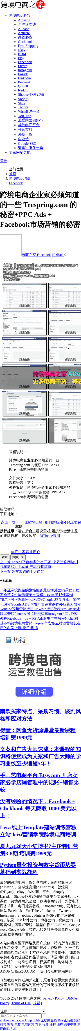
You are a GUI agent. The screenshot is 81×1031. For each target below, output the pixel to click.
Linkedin (24, 78)
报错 (36, 1003)
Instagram (25, 70)
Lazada (23, 74)
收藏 (5, 557)
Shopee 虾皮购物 (31, 94)
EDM (22, 54)
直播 (38, 1024)
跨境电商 (70, 1024)
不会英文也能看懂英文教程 (21, 595)
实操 (77, 1020)
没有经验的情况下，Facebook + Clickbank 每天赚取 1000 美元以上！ (38, 808)
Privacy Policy (53, 998)
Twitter (23, 107)
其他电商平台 (29, 125)
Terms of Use (21, 1003)
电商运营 (28, 1024)
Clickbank (25, 42)
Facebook (25, 62)
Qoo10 (23, 86)
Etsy (21, 58)
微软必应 (25, 37)
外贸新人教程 (70, 604)
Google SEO (27, 143)
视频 (45, 1024)
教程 (10, 1024)
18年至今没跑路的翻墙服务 (21, 590)
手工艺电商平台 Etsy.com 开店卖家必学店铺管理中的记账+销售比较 (39, 782)
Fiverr (22, 66)
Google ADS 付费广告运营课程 (35, 604)
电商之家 (29, 255)
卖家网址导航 (20, 152)
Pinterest (24, 82)
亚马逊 (68, 1020)
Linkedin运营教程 (47, 609)
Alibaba (23, 29)
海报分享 (18, 557)
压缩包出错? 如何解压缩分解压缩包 (53, 522)
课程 (53, 1024)
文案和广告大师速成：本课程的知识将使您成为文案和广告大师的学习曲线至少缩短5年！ (40, 756)
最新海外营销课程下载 (61, 590)
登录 (3, 161)
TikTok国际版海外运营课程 (21, 599)
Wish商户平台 (29, 111)
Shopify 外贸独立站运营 (51, 623)
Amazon (24, 20)
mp (30, 1020)
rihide (36, 1020)
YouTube (24, 116)
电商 (17, 1024)
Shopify (23, 99)
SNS (21, 103)
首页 (12, 174)
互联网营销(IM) (30, 120)
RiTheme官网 (50, 536)
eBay (21, 50)
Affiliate (24, 33)
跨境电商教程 (20, 16)
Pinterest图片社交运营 (31, 614)
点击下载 (8, 522)
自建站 (23, 139)
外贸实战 (25, 129)
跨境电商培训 (20, 178)
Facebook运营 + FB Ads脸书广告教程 (36, 618)
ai (1, 1020)
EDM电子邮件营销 (58, 595)
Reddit (22, 90)
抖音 (3, 1024)
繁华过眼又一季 (30, 148)
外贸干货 (25, 134)
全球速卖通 (27, 24)
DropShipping (28, 46)
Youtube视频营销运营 (17, 609)
